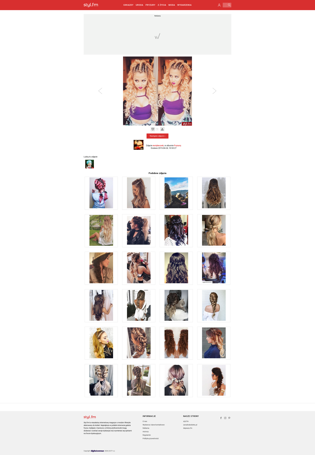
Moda (171, 5)
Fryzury (150, 5)
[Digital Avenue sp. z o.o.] (97, 451)
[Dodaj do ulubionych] (153, 129)
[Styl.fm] (93, 5)
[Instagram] (225, 418)
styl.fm (186, 421)
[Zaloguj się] (219, 5)
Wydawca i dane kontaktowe (154, 425)
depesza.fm (187, 428)
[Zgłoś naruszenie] (162, 129)
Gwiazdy (128, 5)
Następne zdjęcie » (157, 136)
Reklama (146, 428)
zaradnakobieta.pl (190, 425)
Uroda (139, 5)
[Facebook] (221, 418)
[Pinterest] (229, 418)
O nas (145, 421)
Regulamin (147, 435)
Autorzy (146, 432)
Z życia (162, 5)
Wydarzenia (184, 5)
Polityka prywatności (151, 438)
